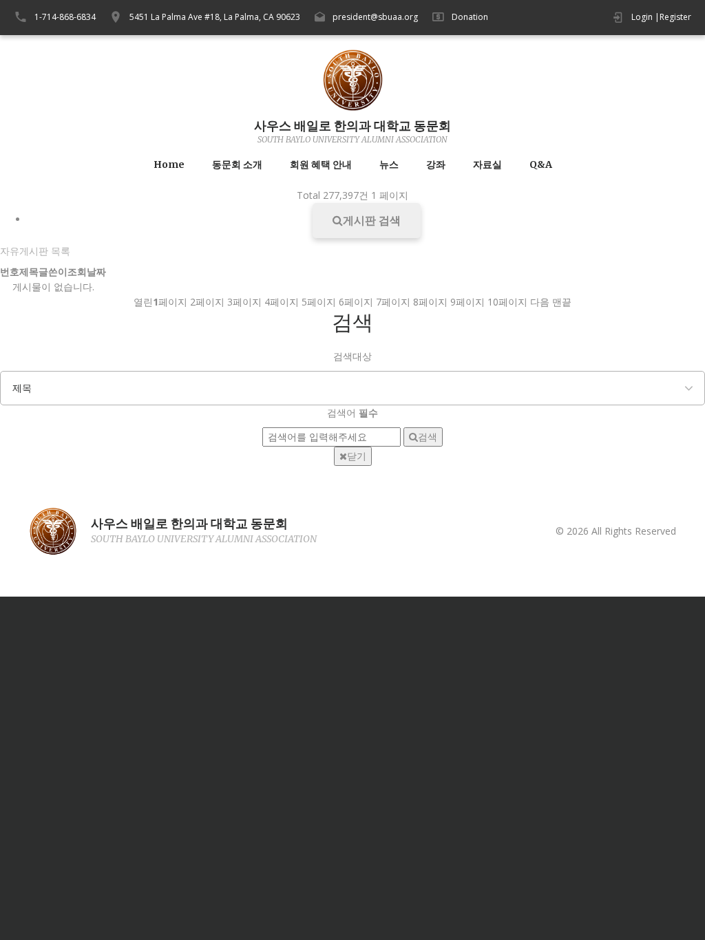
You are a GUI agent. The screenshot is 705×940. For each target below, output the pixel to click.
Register (675, 17)
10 (507, 301)
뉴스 (389, 165)
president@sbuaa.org (375, 17)
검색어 (352, 412)
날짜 (96, 271)
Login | (645, 17)
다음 (539, 301)
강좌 (435, 165)
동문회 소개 (237, 165)
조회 (77, 271)
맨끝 (561, 301)
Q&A (540, 165)
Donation (470, 17)
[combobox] (352, 388)
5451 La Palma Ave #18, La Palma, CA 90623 (214, 17)
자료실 (487, 165)
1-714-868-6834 (65, 17)
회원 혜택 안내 (321, 165)
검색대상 (352, 356)
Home (169, 165)
